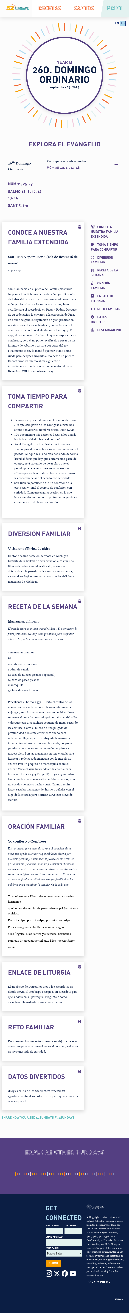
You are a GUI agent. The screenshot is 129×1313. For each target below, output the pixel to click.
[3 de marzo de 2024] (30, 1174)
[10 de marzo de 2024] (32, 1174)
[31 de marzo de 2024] (38, 1174)
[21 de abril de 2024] (44, 1174)
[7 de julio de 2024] (64, 1174)
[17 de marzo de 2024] (34, 1174)
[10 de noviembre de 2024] (98, 1174)
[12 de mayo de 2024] (49, 1174)
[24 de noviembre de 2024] (102, 1174)
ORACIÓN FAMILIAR (100, 286)
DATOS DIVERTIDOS (99, 320)
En (117, 23)
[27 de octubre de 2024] (95, 1174)
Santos (84, 8)
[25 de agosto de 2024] (78, 1174)
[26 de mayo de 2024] (53, 1174)
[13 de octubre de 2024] (91, 1174)
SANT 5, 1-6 (18, 206)
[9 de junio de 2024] (57, 1174)
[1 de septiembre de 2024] (80, 1174)
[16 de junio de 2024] (59, 1174)
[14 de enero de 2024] (17, 1174)
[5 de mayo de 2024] (47, 1174)
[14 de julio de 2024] (66, 1174)
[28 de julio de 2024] (70, 1174)
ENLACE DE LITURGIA (102, 299)
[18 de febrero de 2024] (27, 1174)
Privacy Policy (98, 1282)
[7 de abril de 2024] (40, 1174)
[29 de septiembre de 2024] (87, 1174)
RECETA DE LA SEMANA (104, 273)
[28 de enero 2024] (21, 1174)
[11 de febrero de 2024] (25, 1174)
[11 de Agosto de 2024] (74, 1174)
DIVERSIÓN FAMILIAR (102, 260)
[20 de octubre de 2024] (93, 1174)
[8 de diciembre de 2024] (106, 1174)
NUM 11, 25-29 (20, 184)
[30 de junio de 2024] (63, 1174)
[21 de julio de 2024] (68, 1174)
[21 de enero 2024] (19, 1174)
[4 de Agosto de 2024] (72, 1174)
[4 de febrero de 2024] (23, 1174)
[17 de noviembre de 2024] (100, 1174)
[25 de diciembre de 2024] (112, 1174)
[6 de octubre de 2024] (89, 1174)
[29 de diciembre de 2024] (114, 1174)
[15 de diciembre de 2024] (108, 1174)
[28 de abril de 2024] (46, 1174)
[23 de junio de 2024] (61, 1174)
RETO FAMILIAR (108, 309)
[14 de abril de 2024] (42, 1174)
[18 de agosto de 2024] (76, 1174)
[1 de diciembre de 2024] (104, 1174)
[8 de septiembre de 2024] (81, 1174)
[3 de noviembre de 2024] (97, 1174)
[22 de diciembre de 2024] (110, 1174)
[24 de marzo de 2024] (36, 1174)
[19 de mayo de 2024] (51, 1174)
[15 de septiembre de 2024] (83, 1174)
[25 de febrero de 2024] (29, 1174)
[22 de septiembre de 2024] (85, 1174)
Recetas (49, 8)
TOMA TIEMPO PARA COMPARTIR (104, 247)
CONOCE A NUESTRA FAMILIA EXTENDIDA (104, 232)
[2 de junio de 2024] (55, 1174)
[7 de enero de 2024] (15, 1174)
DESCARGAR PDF (109, 330)
